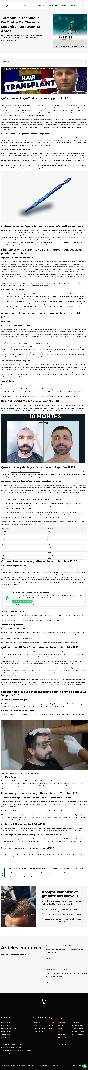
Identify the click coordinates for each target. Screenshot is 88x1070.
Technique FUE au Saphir (9, 1028)
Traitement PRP (38, 1031)
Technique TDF (6, 1031)
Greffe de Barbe (6, 1034)
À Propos (41, 5)
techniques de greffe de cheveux (60, 868)
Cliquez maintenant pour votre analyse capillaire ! (62, 920)
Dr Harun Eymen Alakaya (77, 1025)
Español (62, 1034)
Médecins (72, 5)
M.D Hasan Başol (74, 1022)
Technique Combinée (8, 1022)
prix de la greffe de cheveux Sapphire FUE (25, 472)
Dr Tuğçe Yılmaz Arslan (76, 1034)
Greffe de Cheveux (29, 5)
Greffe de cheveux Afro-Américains (12, 1044)
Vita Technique (75, 580)
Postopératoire (37, 1025)
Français (63, 1031)
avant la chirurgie (45, 615)
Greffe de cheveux (17, 44)
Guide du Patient (52, 5)
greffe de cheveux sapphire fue (17, 868)
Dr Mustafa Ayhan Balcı (76, 1028)
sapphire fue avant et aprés (38, 868)
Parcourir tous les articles (12, 954)
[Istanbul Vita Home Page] (7, 7)
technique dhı (79, 868)
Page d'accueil (5, 44)
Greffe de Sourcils (7, 1038)
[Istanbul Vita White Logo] (44, 1002)
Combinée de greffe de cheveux (41, 286)
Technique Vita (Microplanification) (12, 1047)
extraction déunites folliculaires (17, 872)
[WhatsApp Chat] (84, 1066)
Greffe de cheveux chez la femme (12, 1041)
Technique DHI (6, 1025)
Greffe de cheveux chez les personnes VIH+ (15, 1050)
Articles (51, 1028)
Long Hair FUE (6, 1053)
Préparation (37, 1022)
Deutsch (63, 1041)
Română (63, 1044)
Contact (63, 5)
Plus (49, 959)
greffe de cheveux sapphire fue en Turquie (60, 872)
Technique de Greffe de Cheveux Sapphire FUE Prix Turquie (31, 44)
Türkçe (62, 1022)
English (62, 1025)
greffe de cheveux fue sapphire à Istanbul (20, 877)
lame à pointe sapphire (37, 872)
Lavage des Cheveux (39, 1028)
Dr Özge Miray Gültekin (76, 1031)
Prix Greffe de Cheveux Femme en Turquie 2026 (65, 951)
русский (63, 1038)
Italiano (62, 1028)
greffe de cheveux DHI (10, 262)
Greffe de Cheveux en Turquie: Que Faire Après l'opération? (66, 974)
